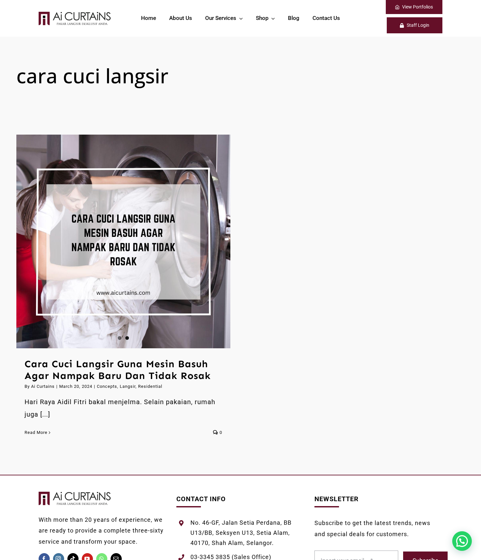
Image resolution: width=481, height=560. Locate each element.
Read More (36, 432)
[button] (462, 541)
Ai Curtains (43, 386)
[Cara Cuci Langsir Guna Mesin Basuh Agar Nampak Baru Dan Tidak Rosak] (123, 241)
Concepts (107, 386)
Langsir (127, 386)
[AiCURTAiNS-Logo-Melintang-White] (75, 15)
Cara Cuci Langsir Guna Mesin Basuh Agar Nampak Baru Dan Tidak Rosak (118, 370)
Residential (150, 386)
